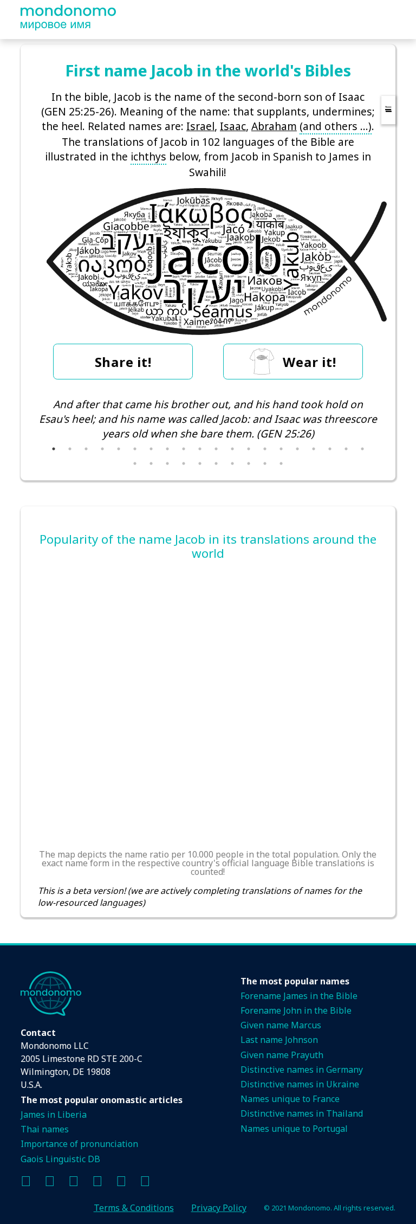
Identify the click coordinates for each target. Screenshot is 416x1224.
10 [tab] (199, 448)
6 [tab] (134, 448)
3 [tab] (86, 448)
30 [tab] (281, 463)
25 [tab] (199, 463)
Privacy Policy (218, 1208)
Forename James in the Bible (299, 996)
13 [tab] (248, 448)
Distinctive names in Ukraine (299, 1084)
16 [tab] (297, 448)
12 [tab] (232, 448)
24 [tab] (183, 463)
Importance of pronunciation (79, 1144)
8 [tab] (167, 448)
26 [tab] (216, 463)
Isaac (233, 126)
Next (386, 426)
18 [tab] (329, 448)
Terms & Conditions (134, 1208)
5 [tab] (118, 448)
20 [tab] (362, 448)
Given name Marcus (280, 1025)
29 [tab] (264, 463)
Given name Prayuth (281, 1055)
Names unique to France (290, 1099)
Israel (200, 126)
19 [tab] (346, 448)
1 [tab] (53, 448)
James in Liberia (54, 1114)
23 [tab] (167, 463)
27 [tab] (232, 463)
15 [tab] (281, 448)
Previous (29, 426)
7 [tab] (151, 448)
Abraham (274, 126)
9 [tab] (183, 448)
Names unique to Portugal (294, 1129)
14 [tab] (264, 448)
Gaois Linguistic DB (60, 1159)
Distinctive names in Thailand (301, 1113)
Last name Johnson (279, 1040)
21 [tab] (134, 463)
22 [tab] (151, 463)
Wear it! (309, 362)
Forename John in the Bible (296, 1010)
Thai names (45, 1129)
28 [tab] (248, 463)
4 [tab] (102, 448)
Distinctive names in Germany (301, 1069)
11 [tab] (216, 448)
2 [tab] (69, 448)
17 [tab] (313, 448)
